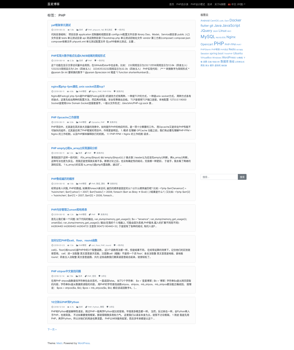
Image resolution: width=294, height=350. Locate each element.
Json (215, 31)
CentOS (214, 20)
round (108, 245)
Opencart (207, 44)
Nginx (94, 91)
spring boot (216, 53)
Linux (223, 31)
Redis (232, 49)
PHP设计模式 (198, 4)
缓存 (212, 65)
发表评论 (120, 91)
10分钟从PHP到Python (65, 302)
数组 (98, 183)
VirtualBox (206, 57)
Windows (216, 57)
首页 (171, 4)
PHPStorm (206, 49)
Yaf (102, 30)
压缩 (210, 62)
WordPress (229, 57)
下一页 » (52, 329)
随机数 (224, 66)
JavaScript (231, 25)
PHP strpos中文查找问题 (66, 271)
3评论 (103, 276)
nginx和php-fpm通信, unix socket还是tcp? (78, 86)
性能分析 (216, 62)
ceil (93, 245)
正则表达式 (239, 62)
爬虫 (203, 65)
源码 (103, 183)
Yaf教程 (239, 58)
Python (96, 307)
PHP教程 (82, 91)
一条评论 (121, 30)
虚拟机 (218, 65)
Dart (227, 20)
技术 (209, 4)
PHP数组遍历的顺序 (62, 178)
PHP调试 (224, 50)
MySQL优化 (221, 37)
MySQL (208, 36)
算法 (207, 66)
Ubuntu (238, 53)
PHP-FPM (107, 91)
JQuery (206, 31)
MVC (229, 31)
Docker (235, 20)
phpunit (96, 30)
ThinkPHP (228, 54)
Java (218, 25)
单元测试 (108, 30)
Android (205, 20)
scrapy (239, 49)
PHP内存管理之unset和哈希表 (69, 209)
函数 (205, 61)
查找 (94, 276)
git (211, 25)
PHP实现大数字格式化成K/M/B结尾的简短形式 (78, 55)
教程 (102, 307)
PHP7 (238, 45)
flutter (205, 25)
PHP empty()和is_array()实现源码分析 (74, 148)
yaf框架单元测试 (61, 25)
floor (98, 245)
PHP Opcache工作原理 (65, 117)
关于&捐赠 (220, 4)
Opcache (96, 122)
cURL (221, 21)
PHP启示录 (182, 4)
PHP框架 (215, 49)
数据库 (224, 61)
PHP (90, 30)
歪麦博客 (53, 4)
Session (205, 53)
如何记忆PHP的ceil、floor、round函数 (74, 240)
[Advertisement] (224, 123)
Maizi (59, 343)
